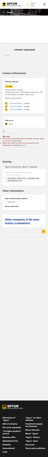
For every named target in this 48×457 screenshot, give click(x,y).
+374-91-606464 (19, 109)
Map (10, 86)
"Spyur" (24, 145)
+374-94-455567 (19, 103)
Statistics (6, 444)
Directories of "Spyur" (8, 418)
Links (4, 452)
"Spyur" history (32, 437)
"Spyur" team (31, 441)
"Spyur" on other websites (33, 418)
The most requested (11, 427)
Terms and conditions (35, 448)
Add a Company (9, 424)
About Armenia (32, 430)
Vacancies (29, 444)
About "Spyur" (32, 433)
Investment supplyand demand (34, 425)
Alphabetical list (10, 441)
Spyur (11, 124)
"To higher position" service (11, 432)
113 (32, 5)
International (8, 448)
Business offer (9, 437)
